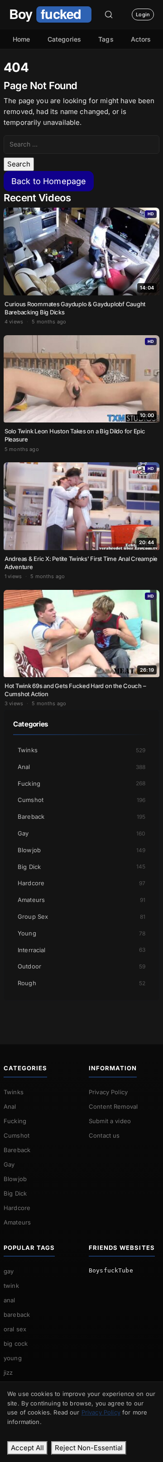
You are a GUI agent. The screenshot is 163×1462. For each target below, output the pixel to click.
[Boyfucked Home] (50, 14)
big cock (16, 1343)
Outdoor (81, 966)
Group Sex (81, 916)
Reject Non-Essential (89, 1447)
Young (81, 933)
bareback (17, 1314)
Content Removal (113, 1106)
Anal (81, 766)
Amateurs (81, 899)
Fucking (81, 783)
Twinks (81, 750)
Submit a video (110, 1121)
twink (11, 1285)
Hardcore (81, 883)
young (13, 1358)
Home (21, 39)
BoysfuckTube (111, 1270)
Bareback (81, 816)
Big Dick (81, 866)
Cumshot (81, 799)
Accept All (27, 1447)
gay (9, 1271)
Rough (81, 983)
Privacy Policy (108, 1092)
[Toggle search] (109, 14)
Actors (141, 39)
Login (143, 14)
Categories (65, 39)
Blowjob (81, 850)
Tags (106, 39)
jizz (8, 1372)
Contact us (104, 1135)
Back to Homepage (48, 181)
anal (9, 1300)
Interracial (81, 950)
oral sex (15, 1329)
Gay (81, 833)
